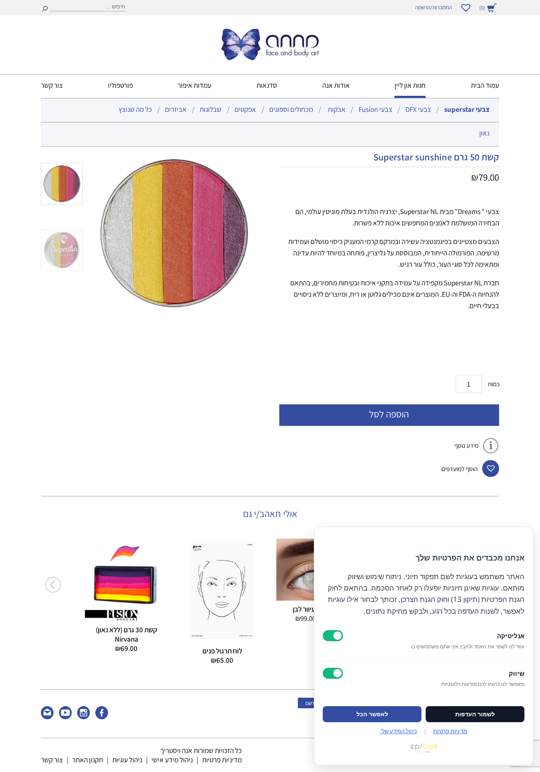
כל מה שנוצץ (135, 109)
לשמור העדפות (475, 714)
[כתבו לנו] (47, 716)
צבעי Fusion (375, 109)
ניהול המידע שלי (399, 731)
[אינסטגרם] (83, 716)
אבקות (337, 109)
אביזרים (175, 109)
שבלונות (210, 109)
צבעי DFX (418, 109)
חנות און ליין (410, 85)
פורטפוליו (120, 85)
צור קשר (52, 85)
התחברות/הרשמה (433, 7)
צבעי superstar (466, 109)
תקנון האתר (87, 759)
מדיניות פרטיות (222, 759)
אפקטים (245, 109)
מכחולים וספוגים (291, 109)
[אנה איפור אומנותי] (270, 57)
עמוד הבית (485, 85)
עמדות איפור (194, 85)
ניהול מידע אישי (172, 759)
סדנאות (266, 85)
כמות (494, 384)
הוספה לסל (389, 414)
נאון (484, 133)
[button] (490, 468)
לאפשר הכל (372, 714)
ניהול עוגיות (127, 759)
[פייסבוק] (101, 716)
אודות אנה (336, 85)
